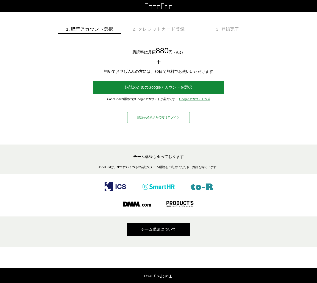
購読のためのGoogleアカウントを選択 (158, 87)
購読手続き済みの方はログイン (158, 117)
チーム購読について (158, 229)
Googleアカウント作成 (194, 99)
